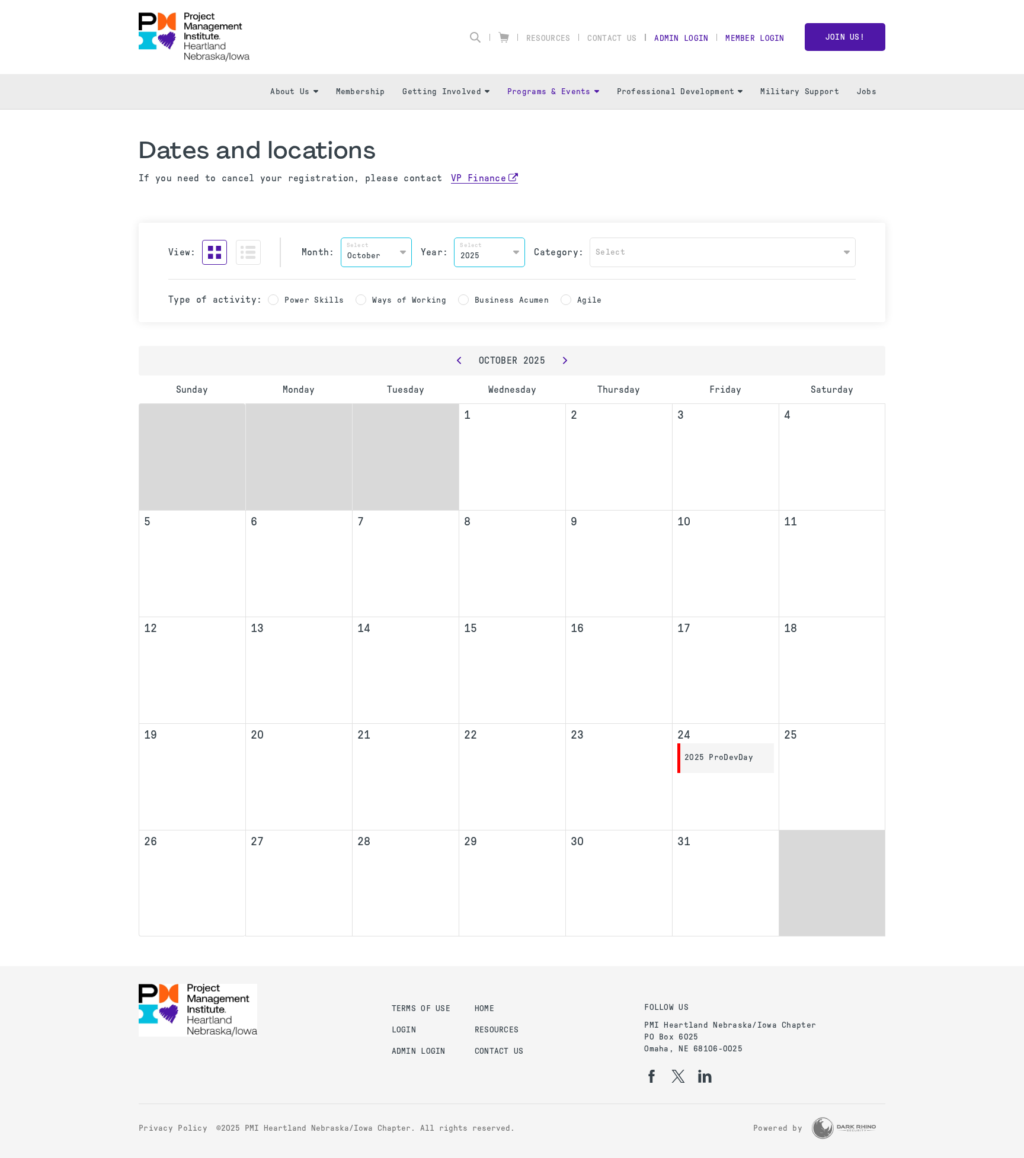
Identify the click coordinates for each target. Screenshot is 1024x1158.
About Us (289, 91)
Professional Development (676, 91)
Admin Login (681, 38)
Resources (548, 38)
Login (404, 1029)
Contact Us (611, 38)
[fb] (651, 1076)
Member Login (754, 38)
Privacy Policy (173, 1128)
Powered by (777, 1128)
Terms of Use (421, 1008)
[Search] (475, 37)
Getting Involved (441, 91)
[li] (704, 1076)
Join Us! (845, 37)
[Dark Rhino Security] (843, 1128)
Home (484, 1008)
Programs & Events (549, 91)
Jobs (866, 91)
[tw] (678, 1076)
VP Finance (478, 178)
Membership (360, 91)
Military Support (799, 91)
